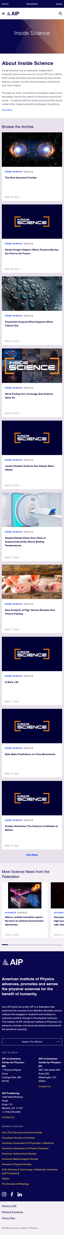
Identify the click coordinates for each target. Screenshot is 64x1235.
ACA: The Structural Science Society (22, 1132)
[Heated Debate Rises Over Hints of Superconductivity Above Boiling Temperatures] (32, 510)
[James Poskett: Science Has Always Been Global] (32, 438)
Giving (59, 4)
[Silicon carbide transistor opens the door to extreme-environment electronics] (25, 895)
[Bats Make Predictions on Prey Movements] (32, 726)
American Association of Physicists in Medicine (28, 1143)
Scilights (10, 912)
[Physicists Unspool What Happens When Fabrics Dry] (32, 293)
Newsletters (32, 4)
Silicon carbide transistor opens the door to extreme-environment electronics (24, 921)
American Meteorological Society (20, 1158)
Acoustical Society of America (18, 1137)
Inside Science (13, 172)
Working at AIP (9, 1206)
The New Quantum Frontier (21, 177)
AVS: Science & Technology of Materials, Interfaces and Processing (30, 1171)
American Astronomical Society (19, 1153)
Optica (5, 1178)
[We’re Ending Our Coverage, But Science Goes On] (32, 365)
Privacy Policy (8, 1218)
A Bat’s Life (11, 682)
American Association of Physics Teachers (25, 1148)
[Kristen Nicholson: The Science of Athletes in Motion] (32, 798)
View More (7, 110)
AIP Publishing (10, 1093)
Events (5, 4)
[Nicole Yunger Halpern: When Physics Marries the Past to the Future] (32, 221)
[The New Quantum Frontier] (32, 149)
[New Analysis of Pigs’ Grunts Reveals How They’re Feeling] (32, 582)
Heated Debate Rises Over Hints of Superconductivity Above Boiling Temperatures (25, 541)
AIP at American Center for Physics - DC (50, 1062)
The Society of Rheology (15, 1183)
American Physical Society (16, 1164)
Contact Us (45, 1086)
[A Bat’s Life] (32, 654)
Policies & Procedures (12, 1212)
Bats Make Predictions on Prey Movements (30, 754)
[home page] (14, 13)
